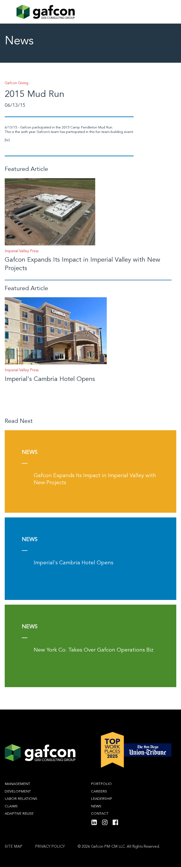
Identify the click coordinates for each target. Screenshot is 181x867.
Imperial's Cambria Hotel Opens (50, 379)
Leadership (101, 799)
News (96, 806)
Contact (99, 814)
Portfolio (101, 784)
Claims (11, 806)
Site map (13, 847)
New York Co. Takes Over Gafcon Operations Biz (93, 650)
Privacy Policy (50, 847)
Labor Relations (21, 799)
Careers (99, 791)
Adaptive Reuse (19, 814)
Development (18, 791)
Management (17, 784)
